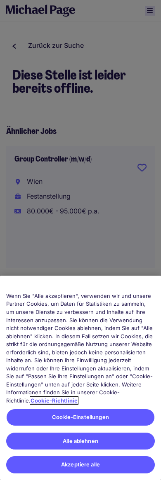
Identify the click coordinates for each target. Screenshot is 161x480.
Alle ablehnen (80, 441)
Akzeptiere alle (80, 464)
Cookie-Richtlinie (54, 400)
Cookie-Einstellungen (80, 417)
